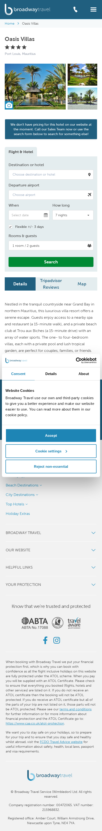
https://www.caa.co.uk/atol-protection (35, 723)
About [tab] (84, 373)
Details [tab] (51, 373)
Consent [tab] (18, 373)
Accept (51, 435)
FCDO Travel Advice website (61, 742)
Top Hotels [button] (15, 504)
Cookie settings (48, 451)
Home (9, 23)
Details (20, 283)
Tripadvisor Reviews (51, 284)
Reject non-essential (51, 466)
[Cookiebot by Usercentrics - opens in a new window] (76, 361)
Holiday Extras (18, 514)
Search (51, 261)
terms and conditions (76, 709)
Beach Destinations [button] (22, 485)
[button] (93, 9)
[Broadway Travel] (27, 9)
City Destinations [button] (20, 495)
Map (82, 283)
